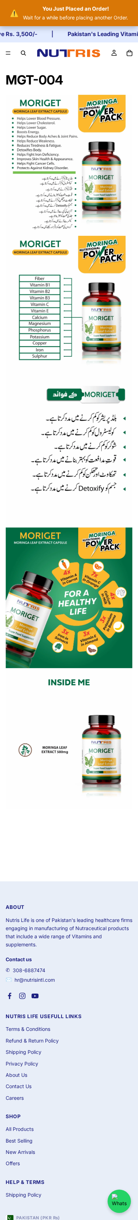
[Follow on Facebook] (9, 996)
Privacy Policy (22, 1064)
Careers (15, 1098)
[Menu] (8, 53)
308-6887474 (29, 970)
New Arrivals (20, 1152)
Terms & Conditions (28, 1029)
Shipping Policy (23, 1052)
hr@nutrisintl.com (35, 980)
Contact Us (18, 1086)
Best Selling (19, 1141)
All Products (20, 1129)
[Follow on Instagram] (22, 996)
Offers (13, 1163)
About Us (16, 1075)
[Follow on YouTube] (35, 996)
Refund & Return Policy (32, 1041)
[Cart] (129, 53)
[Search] (23, 53)
